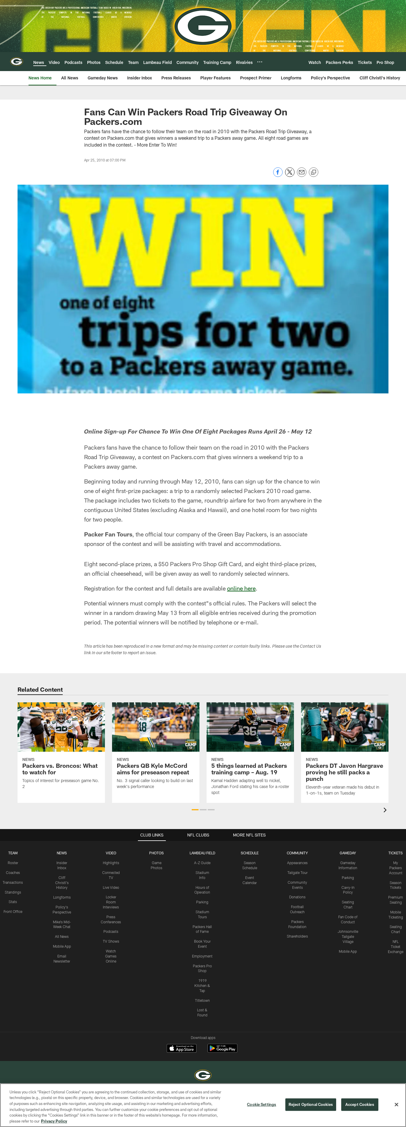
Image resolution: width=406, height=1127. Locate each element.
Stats (13, 902)
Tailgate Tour (297, 872)
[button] (195, 810)
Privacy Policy (54, 1120)
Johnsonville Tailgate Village (348, 936)
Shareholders (297, 936)
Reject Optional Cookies (311, 1104)
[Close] (396, 1104)
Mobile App (62, 946)
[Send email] (301, 175)
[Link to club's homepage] (17, 61)
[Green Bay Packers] (203, 1076)
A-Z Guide (202, 863)
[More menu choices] (259, 61)
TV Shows (111, 941)
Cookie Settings (261, 1104)
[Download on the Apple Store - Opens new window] (181, 1049)
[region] (203, 1105)
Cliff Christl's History (62, 882)
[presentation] (386, 811)
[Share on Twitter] (290, 175)
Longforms (62, 897)
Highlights (111, 863)
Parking (202, 902)
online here (241, 588)
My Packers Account (395, 868)
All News (62, 936)
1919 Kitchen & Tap (202, 985)
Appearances (297, 863)
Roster (13, 863)
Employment (202, 956)
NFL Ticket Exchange (395, 946)
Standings (13, 892)
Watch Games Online (111, 956)
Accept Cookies (359, 1104)
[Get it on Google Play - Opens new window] (222, 1051)
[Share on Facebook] (278, 175)
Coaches (13, 872)
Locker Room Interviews (111, 902)
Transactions (13, 882)
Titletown (202, 1000)
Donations (297, 897)
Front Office (13, 911)
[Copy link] (313, 172)
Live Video (111, 887)
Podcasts (110, 931)
